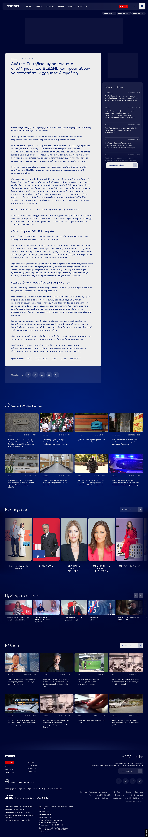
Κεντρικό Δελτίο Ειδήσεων (73, 617)
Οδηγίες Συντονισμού (135, 795)
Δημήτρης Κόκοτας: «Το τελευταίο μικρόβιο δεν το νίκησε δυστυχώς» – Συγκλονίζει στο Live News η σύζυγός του (120, 145)
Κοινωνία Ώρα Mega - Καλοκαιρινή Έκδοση (43, 618)
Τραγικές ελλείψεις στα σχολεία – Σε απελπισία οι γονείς (91, 441)
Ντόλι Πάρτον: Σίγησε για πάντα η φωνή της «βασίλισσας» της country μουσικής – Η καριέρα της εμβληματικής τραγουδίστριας (121, 98)
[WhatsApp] (42, 375)
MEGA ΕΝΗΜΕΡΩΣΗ (41, 359)
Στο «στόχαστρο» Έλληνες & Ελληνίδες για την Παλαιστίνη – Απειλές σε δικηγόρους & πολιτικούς (56, 442)
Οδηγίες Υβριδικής (101, 798)
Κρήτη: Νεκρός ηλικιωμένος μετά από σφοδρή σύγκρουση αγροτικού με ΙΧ (125, 722)
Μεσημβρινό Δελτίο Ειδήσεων (18, 617)
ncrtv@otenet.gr (44, 832)
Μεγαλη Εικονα (129, 565)
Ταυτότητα (139, 792)
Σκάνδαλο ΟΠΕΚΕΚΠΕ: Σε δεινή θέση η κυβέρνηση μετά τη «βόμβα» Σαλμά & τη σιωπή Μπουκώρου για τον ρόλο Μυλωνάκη (21, 443)
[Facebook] (28, 375)
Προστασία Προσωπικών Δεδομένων (93, 792)
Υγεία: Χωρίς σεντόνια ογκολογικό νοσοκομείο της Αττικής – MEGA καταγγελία (55, 482)
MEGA (29, 359)
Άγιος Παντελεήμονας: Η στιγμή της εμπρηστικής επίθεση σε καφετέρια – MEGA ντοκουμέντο (125, 681)
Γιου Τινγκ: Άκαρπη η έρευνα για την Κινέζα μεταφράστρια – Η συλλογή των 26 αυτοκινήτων (121, 130)
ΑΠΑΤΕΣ (54, 359)
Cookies (128, 792)
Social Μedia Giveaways (134, 798)
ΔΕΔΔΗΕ (63, 359)
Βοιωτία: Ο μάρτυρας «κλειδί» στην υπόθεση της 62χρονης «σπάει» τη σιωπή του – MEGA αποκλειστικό (91, 482)
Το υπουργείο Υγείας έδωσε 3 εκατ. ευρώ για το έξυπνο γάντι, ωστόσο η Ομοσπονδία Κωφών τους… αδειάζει (22, 483)
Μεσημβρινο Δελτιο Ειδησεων (102, 568)
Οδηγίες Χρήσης (116, 792)
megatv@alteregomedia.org (48, 822)
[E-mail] (49, 375)
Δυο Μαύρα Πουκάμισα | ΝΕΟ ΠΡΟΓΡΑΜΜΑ (129, 618)
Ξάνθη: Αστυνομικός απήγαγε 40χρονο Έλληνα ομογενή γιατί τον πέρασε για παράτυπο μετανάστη (125, 482)
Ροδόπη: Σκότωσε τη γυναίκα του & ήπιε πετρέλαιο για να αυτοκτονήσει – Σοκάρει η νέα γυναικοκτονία (22, 722)
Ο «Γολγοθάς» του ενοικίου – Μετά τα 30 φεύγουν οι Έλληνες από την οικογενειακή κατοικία (125, 442)
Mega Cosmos (117, 798)
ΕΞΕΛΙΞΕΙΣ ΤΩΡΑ (75, 359)
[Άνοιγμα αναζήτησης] (134, 6)
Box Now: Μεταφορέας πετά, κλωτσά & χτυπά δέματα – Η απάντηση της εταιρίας (88, 681)
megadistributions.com (134, 801)
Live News (46, 565)
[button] (142, 6)
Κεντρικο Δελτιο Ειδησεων (74, 568)
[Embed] (56, 375)
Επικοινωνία (119, 795)
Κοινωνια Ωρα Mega (18, 567)
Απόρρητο (146, 833)
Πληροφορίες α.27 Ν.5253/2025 (100, 795)
